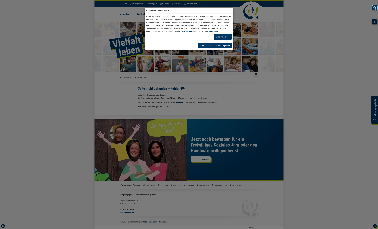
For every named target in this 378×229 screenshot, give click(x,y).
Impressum (213, 31)
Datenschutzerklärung (188, 31)
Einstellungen (221, 37)
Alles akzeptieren (223, 45)
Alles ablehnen (206, 45)
